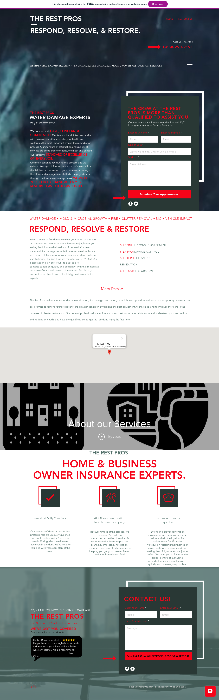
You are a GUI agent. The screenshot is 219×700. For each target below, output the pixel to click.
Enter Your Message (136, 621)
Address (132, 157)
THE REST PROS (56, 19)
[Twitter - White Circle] (136, 204)
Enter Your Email (170, 132)
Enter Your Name (137, 132)
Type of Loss (135, 144)
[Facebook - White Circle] (130, 204)
